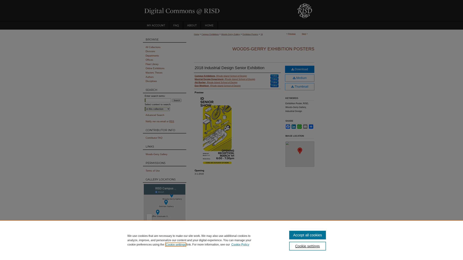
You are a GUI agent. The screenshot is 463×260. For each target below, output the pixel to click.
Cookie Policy (240, 244)
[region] (231, 240)
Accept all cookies (307, 235)
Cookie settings (176, 244)
